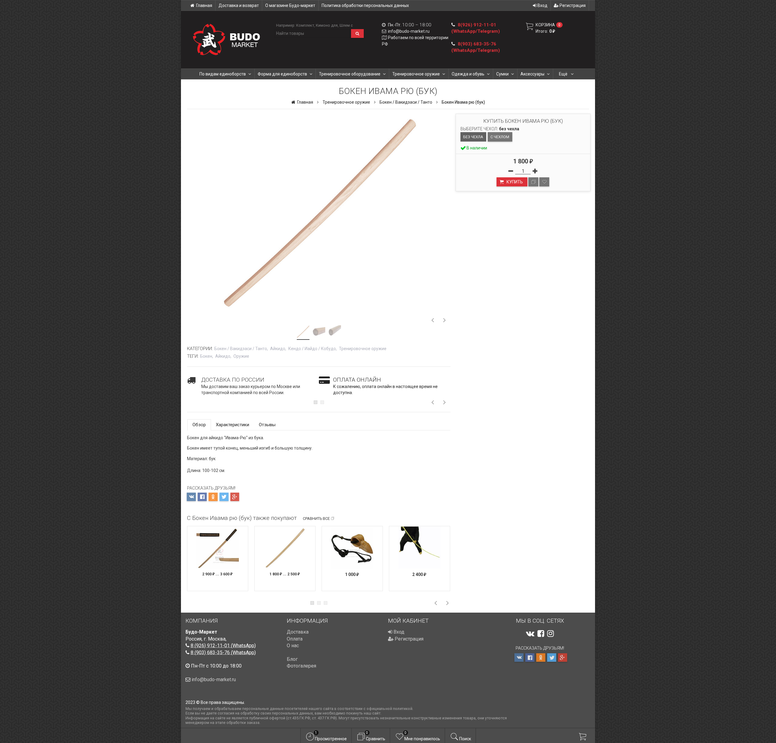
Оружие (241, 356)
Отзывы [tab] (267, 424)
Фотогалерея (301, 666)
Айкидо (277, 348)
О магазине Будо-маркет (290, 5)
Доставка (298, 632)
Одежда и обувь (468, 74)
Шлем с (346, 25)
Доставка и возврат (239, 5)
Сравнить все (316, 518)
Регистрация (572, 5)
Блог (292, 659)
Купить (514, 181)
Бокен (206, 356)
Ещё (563, 74)
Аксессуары (532, 74)
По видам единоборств (222, 74)
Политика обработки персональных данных (365, 5)
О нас (293, 645)
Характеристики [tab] (232, 424)
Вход (542, 5)
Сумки (502, 74)
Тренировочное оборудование (349, 74)
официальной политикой (389, 708)
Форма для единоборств (282, 74)
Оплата (295, 639)
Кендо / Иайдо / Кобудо (312, 348)
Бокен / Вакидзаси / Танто (406, 102)
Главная (204, 5)
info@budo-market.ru (409, 31)
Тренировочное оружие (416, 74)
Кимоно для (327, 25)
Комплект (305, 25)
